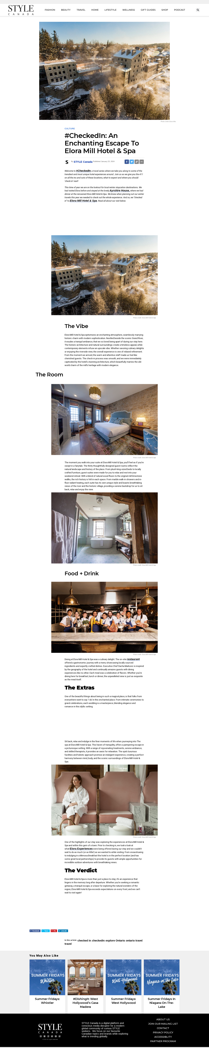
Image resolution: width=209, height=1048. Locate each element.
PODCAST (179, 10)
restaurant (133, 659)
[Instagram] (40, 1036)
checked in (84, 940)
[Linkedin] (55, 1036)
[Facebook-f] (48, 1036)
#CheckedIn (83, 170)
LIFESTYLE (110, 10)
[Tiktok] (59, 1036)
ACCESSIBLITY (163, 1036)
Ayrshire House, (120, 190)
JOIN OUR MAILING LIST (163, 1023)
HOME (95, 10)
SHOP (164, 10)
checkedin (98, 940)
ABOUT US (163, 1019)
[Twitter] (52, 1036)
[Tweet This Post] (132, 162)
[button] (198, 10)
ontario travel (134, 940)
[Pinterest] (44, 1036)
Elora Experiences (81, 848)
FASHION (50, 10)
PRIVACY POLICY (163, 1032)
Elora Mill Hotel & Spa (83, 200)
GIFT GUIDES (148, 10)
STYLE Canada (83, 161)
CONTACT (163, 1028)
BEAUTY (66, 10)
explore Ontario (115, 940)
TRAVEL (81, 10)
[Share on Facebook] (127, 162)
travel (68, 944)
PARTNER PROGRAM (163, 1041)
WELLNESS (128, 10)
